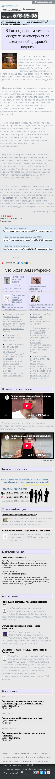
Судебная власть (9, 690)
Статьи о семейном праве (14, 757)
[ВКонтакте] (19, 263)
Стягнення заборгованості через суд (19, 514)
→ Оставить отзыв (48, 460)
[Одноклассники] (24, 263)
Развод (5, 9)
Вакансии (26, 761)
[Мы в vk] (34, 773)
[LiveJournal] (30, 263)
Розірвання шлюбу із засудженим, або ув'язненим (26, 530)
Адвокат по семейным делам (16, 754)
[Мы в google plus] (37, 773)
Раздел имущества (29, 9)
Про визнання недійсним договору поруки (22, 718)
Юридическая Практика (43, 211)
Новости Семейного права (34, 21)
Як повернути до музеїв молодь (18, 279)
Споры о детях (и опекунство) (12, 10)
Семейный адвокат (39, 754)
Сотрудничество (40, 761)
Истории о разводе (11, 761)
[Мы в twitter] (41, 773)
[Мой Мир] (27, 263)
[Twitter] (22, 263)
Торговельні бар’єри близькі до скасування (12, 337)
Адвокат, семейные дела (43, 2)
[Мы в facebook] (45, 773)
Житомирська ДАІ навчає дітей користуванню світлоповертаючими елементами (40, 319)
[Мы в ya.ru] (48, 773)
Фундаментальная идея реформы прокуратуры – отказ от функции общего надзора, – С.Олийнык (41, 309)
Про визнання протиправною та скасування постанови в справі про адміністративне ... (23, 702)
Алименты (15, 9)
